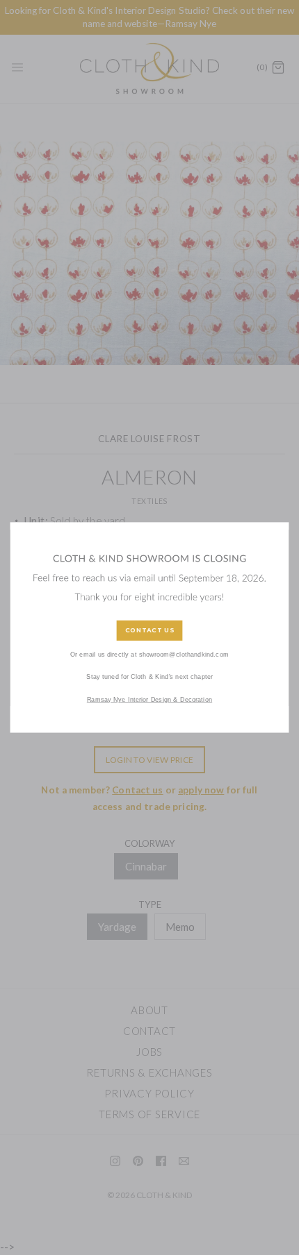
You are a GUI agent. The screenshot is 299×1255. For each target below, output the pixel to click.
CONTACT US (150, 630)
